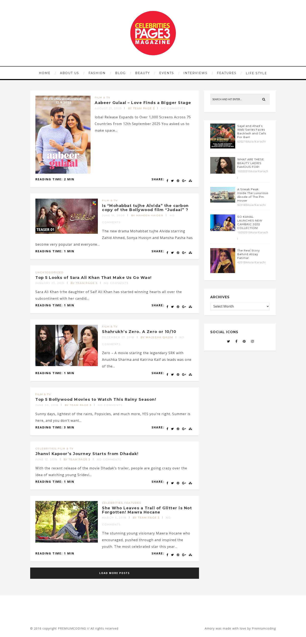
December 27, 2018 (118, 337)
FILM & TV (102, 97)
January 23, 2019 (50, 282)
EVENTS (166, 73)
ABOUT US (69, 73)
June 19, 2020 (113, 215)
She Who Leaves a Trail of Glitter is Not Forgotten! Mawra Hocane (147, 510)
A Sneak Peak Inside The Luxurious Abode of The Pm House (252, 195)
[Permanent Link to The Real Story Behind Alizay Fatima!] (222, 272)
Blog (120, 73)
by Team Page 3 (141, 108)
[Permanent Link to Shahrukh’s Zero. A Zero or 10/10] (66, 365)
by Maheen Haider (147, 215)
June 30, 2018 (46, 405)
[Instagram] (252, 341)
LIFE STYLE (256, 73)
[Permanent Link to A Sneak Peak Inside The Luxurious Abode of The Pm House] (222, 201)
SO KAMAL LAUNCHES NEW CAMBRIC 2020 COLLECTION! (249, 222)
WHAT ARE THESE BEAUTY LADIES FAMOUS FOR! (250, 163)
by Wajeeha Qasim (157, 337)
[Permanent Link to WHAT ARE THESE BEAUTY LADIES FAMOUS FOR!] (222, 172)
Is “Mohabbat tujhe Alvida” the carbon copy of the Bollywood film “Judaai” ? (145, 207)
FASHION (97, 73)
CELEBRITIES (45, 448)
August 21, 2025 (108, 108)
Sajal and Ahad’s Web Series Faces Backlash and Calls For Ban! (251, 131)
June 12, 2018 (46, 459)
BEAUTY (142, 73)
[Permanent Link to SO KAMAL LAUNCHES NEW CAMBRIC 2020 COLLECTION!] (222, 230)
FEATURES (226, 73)
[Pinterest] (244, 341)
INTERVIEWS (195, 73)
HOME (45, 73)
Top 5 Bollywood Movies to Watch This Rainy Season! (95, 399)
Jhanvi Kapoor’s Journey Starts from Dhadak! (87, 453)
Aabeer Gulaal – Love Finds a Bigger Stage (143, 102)
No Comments (173, 108)
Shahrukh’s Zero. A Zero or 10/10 (139, 331)
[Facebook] (236, 341)
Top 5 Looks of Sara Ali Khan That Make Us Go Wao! (93, 277)
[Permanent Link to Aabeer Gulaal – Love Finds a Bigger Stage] (63, 172)
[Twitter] (228, 341)
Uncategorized (49, 272)
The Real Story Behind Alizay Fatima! (248, 254)
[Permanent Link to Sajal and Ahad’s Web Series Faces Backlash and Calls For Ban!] (222, 147)
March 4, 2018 (114, 517)
